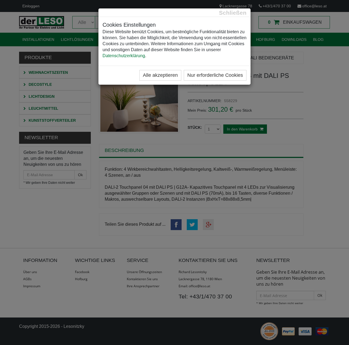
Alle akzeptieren (160, 75)
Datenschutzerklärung (124, 55)
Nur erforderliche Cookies (215, 75)
